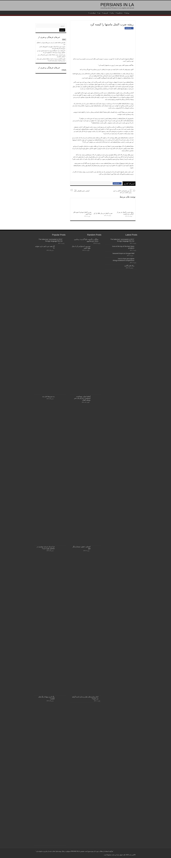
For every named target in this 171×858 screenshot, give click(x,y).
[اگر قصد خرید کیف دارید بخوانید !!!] (61, 319)
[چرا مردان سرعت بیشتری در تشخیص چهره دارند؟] (61, 620)
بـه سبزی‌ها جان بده (48, 396)
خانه (132, 13)
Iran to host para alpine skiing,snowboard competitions (123, 259)
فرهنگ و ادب (92, 13)
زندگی (112, 13)
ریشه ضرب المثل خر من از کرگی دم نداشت (125, 213)
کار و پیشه (105, 13)
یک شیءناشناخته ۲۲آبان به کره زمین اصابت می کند (122, 191)
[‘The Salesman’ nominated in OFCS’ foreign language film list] (65, 239)
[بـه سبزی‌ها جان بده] (61, 470)
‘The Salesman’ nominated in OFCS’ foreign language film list (122, 240)
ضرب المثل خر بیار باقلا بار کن (103, 213)
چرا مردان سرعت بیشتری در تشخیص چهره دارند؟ (46, 547)
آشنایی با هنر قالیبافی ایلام (81, 190)
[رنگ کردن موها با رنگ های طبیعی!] (61, 770)
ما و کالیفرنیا (119, 13)
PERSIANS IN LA (117, 4)
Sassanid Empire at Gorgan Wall (123, 253)
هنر (99, 13)
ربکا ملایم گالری (129, 266)
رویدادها (127, 13)
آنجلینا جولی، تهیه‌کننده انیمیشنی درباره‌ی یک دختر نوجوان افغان (82, 398)
